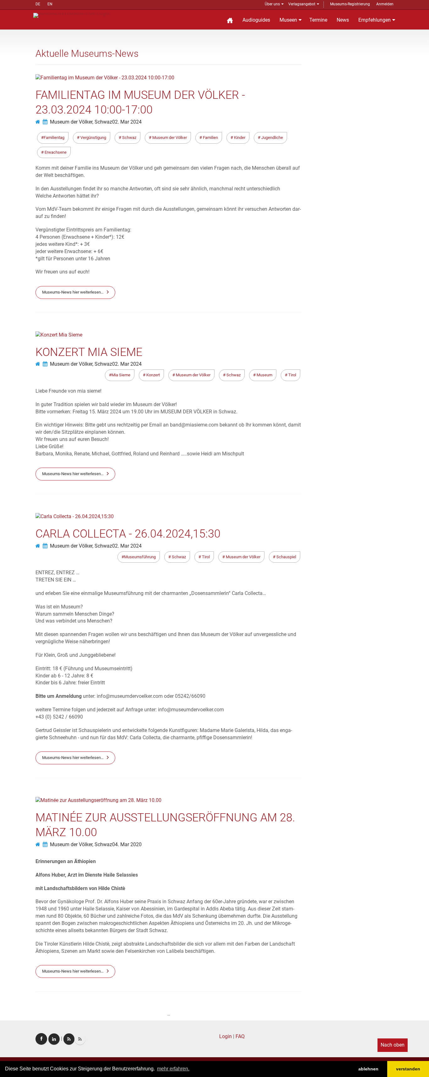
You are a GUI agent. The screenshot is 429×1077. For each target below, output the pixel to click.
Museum (264, 375)
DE (37, 4)
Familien (210, 137)
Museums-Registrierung (350, 4)
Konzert (152, 375)
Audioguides (256, 20)
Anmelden (385, 4)
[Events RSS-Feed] (68, 1039)
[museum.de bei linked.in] (54, 1039)
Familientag (54, 137)
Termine (318, 20)
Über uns (272, 4)
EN (49, 4)
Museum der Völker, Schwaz (81, 122)
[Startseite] (230, 19)
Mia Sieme (120, 375)
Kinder (239, 137)
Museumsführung (140, 556)
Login (225, 1036)
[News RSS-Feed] (79, 1039)
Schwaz (128, 137)
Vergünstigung (92, 137)
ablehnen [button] (368, 1068)
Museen (288, 20)
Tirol (291, 375)
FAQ (240, 1036)
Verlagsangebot (301, 4)
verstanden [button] (408, 1068)
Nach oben (393, 1045)
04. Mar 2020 (127, 844)
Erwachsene (55, 152)
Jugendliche (271, 137)
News (343, 20)
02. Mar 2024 (127, 122)
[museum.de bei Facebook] (41, 1039)
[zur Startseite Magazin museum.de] (71, 15)
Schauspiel (285, 556)
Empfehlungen (374, 20)
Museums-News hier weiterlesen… (73, 292)
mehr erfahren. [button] (173, 1068)
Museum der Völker (169, 137)
